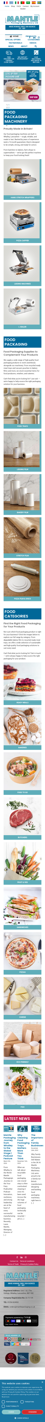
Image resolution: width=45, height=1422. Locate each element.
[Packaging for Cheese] (22, 978)
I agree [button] (11, 1412)
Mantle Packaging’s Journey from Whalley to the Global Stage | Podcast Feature (11, 1147)
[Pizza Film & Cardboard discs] (22, 561)
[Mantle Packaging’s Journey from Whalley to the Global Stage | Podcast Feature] (9, 1129)
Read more (5, 1397)
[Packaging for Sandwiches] (22, 888)
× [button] (42, 1382)
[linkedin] (21, 1257)
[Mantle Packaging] (23, 15)
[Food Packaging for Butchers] (22, 798)
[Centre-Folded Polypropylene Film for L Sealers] (22, 475)
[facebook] (17, 1257)
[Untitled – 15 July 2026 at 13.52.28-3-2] (22, 203)
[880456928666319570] (22, 432)
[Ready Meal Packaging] (22, 663)
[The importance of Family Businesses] (36, 1129)
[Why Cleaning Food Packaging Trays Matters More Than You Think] (22, 1129)
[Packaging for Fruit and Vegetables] (22, 843)
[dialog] (22, 1401)
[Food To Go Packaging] (22, 753)
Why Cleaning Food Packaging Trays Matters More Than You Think (23, 1147)
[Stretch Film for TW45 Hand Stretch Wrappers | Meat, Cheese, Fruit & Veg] (22, 518)
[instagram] (26, 1257)
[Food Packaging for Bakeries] (22, 708)
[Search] (35, 46)
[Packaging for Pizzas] (22, 933)
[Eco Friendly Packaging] (22, 1023)
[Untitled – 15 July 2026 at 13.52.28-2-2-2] (22, 160)
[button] (22, 1418)
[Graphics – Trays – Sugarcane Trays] (22, 389)
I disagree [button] (32, 1412)
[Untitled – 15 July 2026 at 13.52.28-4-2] (22, 289)
